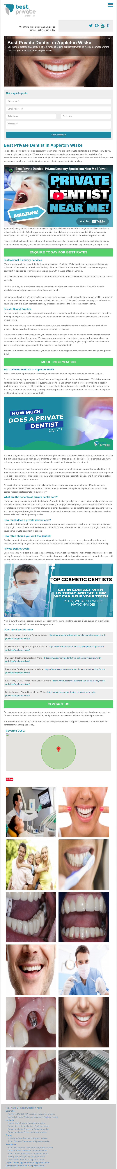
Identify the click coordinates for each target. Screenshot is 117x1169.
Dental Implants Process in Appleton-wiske (28, 1129)
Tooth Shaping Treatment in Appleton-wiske (29, 1141)
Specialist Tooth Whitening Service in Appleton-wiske (33, 1117)
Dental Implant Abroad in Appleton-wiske (24, 1165)
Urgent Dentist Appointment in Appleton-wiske (27, 1162)
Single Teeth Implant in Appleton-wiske (26, 1123)
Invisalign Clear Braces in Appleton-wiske (27, 1138)
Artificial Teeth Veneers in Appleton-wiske (27, 1150)
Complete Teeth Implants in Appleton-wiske (28, 1126)
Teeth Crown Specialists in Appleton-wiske (28, 1153)
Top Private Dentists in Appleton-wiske (23, 1108)
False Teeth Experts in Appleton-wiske (26, 1159)
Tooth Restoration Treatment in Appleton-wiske (30, 1147)
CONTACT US (58, 704)
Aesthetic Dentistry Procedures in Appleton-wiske (31, 1114)
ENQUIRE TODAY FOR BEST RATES (59, 252)
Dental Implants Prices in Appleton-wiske (27, 1132)
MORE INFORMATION (58, 362)
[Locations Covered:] (5, 5)
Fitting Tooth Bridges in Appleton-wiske (26, 1156)
